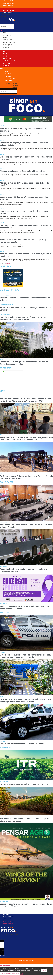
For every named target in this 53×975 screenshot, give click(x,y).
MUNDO (2, 126)
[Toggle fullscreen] (6, 965)
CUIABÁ (2, 359)
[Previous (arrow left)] (1, 966)
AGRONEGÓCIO (7, 45)
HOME (5, 33)
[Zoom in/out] (9, 965)
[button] (26, 7)
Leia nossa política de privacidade (10, 973)
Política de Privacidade (8, 3)
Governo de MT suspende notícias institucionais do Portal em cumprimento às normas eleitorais (25, 656)
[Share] (4, 965)
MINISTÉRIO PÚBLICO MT (6, 305)
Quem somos (6, 2)
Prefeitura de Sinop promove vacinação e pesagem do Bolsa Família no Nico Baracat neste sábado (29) (26, 438)
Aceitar (44, 970)
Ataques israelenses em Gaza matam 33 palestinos (22, 171)
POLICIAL (5, 37)
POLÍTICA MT (6, 35)
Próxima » (8, 263)
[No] (21, 974)
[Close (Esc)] (1, 965)
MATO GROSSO (7, 40)
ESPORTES (6, 47)
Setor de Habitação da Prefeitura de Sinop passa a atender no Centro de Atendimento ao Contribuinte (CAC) (26, 399)
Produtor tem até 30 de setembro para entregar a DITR (24, 784)
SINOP (1, 396)
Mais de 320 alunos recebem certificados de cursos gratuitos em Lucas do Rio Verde (23, 318)
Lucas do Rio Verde (5, 314)
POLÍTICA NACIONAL (9, 42)
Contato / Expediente (8, 5)
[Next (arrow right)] (4, 966)
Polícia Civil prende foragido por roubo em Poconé (22, 744)
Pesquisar (14, 88)
